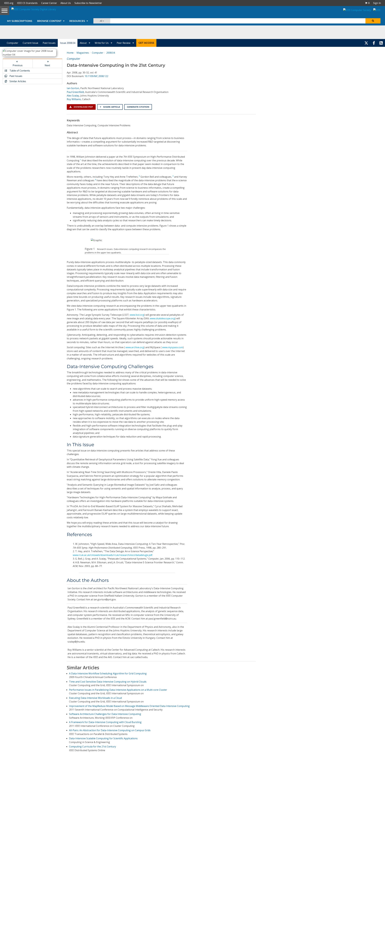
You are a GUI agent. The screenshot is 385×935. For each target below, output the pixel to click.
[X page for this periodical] (366, 43)
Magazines (83, 52)
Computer (12, 43)
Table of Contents (19, 70)
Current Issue (30, 43)
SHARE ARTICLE (111, 107)
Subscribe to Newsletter (88, 3)
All (101, 20)
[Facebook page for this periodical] (373, 43)
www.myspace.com (172, 347)
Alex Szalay (73, 95)
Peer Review (124, 43)
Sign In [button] (377, 3)
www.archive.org (134, 347)
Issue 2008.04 (67, 43)
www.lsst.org (137, 314)
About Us (65, 3)
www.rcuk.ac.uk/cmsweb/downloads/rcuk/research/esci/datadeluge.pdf (112, 555)
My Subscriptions (19, 21)
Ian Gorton (73, 88)
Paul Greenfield (75, 92)
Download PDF (83, 107)
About (83, 43)
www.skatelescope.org (162, 318)
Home (70, 52)
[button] (367, 3)
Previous (18, 65)
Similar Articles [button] (17, 81)
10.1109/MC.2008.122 (96, 76)
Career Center (49, 3)
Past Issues (49, 43)
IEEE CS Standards (27, 3)
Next (47, 65)
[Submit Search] (372, 20)
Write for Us (102, 43)
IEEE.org (8, 3)
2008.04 (110, 52)
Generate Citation (138, 107)
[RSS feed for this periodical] (381, 43)
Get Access (146, 42)
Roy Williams (74, 99)
